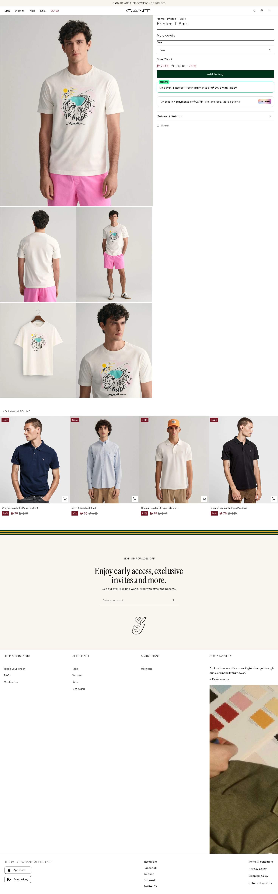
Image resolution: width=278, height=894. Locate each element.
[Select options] (65, 499)
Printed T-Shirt (176, 18)
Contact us (11, 682)
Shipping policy (258, 875)
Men (75, 668)
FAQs (7, 675)
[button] (9, 10)
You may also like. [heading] (17, 411)
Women (77, 675)
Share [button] (165, 125)
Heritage (146, 668)
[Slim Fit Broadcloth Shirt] (104, 459)
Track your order (14, 668)
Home (161, 18)
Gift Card (78, 688)
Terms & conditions (260, 861)
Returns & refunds (260, 883)
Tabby (232, 87)
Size (159, 42)
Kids (75, 682)
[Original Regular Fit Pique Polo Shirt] (35, 459)
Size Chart (164, 59)
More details (166, 35)
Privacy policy (257, 868)
